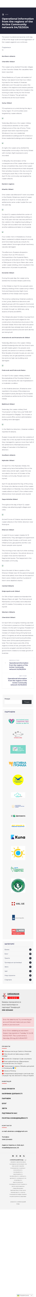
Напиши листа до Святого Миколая (17, 1051)
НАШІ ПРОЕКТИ (8, 1089)
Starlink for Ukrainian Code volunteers (18, 1059)
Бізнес (7, 949)
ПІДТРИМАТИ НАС (9, 1113)
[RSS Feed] (24, 1156)
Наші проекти (10, 975)
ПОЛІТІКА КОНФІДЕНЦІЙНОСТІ (15, 1118)
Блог (6, 14)
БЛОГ (4, 1103)
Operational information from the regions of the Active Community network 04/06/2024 (18, 665)
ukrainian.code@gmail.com (17, 1131)
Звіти (6, 967)
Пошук (7, 699)
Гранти (7, 958)
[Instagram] (17, 1156)
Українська (24, 1295)
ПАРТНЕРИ (6, 1098)
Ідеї (6, 971)
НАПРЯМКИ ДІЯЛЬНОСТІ (12, 1094)
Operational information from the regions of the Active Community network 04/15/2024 (17, 680)
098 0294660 (7, 1010)
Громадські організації (13, 962)
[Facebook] (13, 1156)
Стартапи (8, 980)
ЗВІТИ (4, 1108)
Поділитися (6, 47)
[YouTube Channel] (20, 1156)
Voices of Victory (10, 1071)
